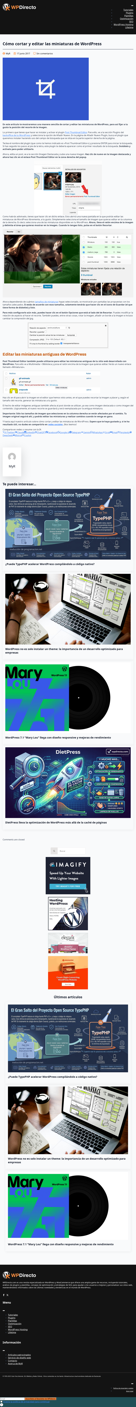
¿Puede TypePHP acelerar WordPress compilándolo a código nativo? (50, 564)
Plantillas (128, 15)
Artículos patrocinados (19, 1354)
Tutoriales (128, 9)
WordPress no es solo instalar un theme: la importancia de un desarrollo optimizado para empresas (64, 650)
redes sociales (55, 424)
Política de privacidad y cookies (123, 1388)
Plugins (129, 12)
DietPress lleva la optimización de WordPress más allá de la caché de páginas (56, 822)
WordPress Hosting (123, 24)
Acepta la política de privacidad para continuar (26, 1401)
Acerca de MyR (15, 1363)
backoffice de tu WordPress (16, 135)
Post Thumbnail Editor (76, 132)
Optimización (126, 18)
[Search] (54, 851)
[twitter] (7, 1295)
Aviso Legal (129, 1391)
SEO (131, 21)
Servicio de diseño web (19, 1357)
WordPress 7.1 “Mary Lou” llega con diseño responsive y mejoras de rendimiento (58, 737)
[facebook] (4, 1295)
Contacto (12, 1360)
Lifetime (129, 27)
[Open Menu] (132, 5)
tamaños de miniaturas (46, 301)
